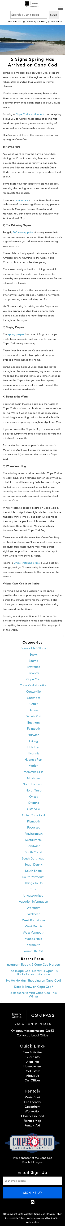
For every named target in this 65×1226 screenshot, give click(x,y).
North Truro (33, 790)
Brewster (33, 673)
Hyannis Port (33, 760)
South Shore (33, 871)
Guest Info (32, 1057)
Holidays (33, 747)
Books (33, 654)
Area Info (32, 1062)
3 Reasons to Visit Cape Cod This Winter (33, 994)
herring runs (21, 200)
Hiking (33, 741)
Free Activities (32, 1052)
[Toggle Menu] (60, 8)
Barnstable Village (33, 648)
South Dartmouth (33, 858)
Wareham (33, 908)
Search (54, 15)
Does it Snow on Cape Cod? (33, 987)
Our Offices (56, 21)
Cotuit (33, 704)
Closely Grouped (32, 1116)
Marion (33, 766)
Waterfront (32, 1097)
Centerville (33, 691)
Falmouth (33, 729)
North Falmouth (33, 784)
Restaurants (33, 840)
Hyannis (33, 753)
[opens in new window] (32, 1202)
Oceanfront (32, 1107)
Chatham (33, 698)
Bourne (33, 661)
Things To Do (33, 883)
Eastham (33, 722)
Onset (33, 797)
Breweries (33, 667)
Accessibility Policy (15, 1218)
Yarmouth (33, 945)
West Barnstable (33, 920)
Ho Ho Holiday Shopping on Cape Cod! (33, 980)
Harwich (33, 735)
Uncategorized (33, 895)
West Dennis (33, 926)
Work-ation (32, 1111)
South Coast (33, 852)
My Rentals (14, 21)
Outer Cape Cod (33, 815)
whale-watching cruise (27, 562)
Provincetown (33, 834)
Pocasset (33, 827)
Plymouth (33, 821)
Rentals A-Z (32, 1125)
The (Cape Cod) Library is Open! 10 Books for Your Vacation (33, 972)
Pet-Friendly (32, 1102)
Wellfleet (33, 914)
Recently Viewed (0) (38, 21)
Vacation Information (33, 901)
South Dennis (33, 864)
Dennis (33, 710)
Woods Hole (33, 939)
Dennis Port (33, 716)
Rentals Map (32, 1121)
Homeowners (32, 1066)
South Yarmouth (33, 877)
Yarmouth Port (33, 951)
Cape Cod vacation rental (31, 114)
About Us (32, 1076)
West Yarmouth (33, 932)
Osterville (33, 809)
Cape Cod (33, 679)
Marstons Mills (33, 772)
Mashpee (33, 778)
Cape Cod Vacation (33, 685)
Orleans (33, 803)
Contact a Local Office (32, 1035)
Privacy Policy (54, 1213)
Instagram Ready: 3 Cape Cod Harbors (33, 965)
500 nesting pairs (23, 232)
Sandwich (33, 846)
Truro (33, 889)
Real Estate (32, 1071)
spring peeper (16, 334)
